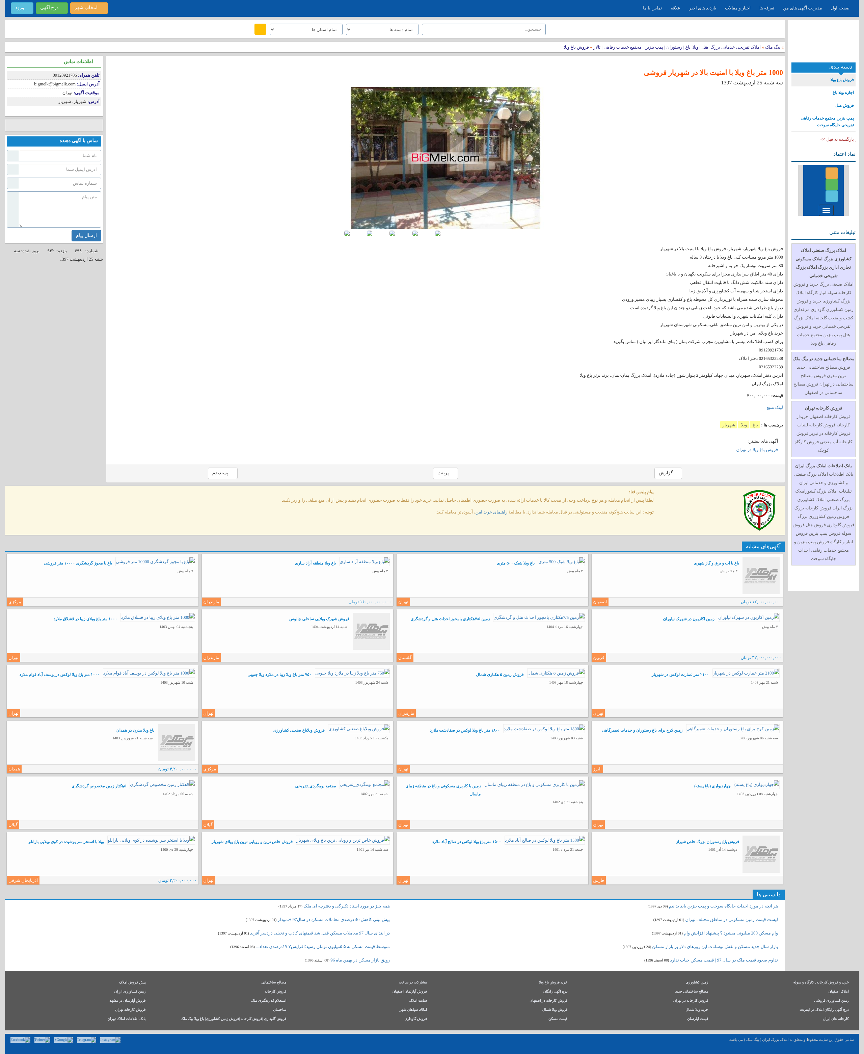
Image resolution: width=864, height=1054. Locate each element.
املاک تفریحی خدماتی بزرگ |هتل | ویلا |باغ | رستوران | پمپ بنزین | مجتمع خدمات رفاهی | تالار (676, 47)
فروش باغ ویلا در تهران (757, 449)
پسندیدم (221, 473)
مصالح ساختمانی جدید (691, 992)
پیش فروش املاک (132, 982)
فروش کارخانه (276, 992)
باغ (755, 424)
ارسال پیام (86, 235)
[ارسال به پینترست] (41, 125)
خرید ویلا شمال (696, 1010)
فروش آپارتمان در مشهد (127, 1001)
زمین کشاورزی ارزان (130, 992)
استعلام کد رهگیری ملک (269, 1001)
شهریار (728, 424)
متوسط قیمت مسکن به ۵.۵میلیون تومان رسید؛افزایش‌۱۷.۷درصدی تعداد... (323, 946)
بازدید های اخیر (702, 7)
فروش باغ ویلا (576, 47)
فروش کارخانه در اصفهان (548, 1001)
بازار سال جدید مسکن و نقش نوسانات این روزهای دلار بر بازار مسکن (715, 946)
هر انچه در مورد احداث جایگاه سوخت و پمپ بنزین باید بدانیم (723, 905)
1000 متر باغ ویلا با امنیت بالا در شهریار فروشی (713, 73)
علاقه (675, 7)
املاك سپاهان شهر (413, 1010)
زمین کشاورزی (697, 982)
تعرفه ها (766, 7)
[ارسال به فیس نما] (71, 125)
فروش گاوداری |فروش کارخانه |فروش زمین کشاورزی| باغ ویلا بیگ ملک (233, 1019)
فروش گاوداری (416, 1019)
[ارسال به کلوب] (81, 125)
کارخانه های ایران (836, 1019)
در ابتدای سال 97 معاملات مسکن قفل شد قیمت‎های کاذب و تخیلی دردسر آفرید (320, 933)
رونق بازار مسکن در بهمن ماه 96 (360, 960)
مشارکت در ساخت (413, 982)
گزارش (666, 473)
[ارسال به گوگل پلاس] (21, 125)
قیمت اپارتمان (697, 1019)
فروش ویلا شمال (555, 1010)
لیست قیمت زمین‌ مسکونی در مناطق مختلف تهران (731, 919)
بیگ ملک (772, 47)
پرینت (443, 473)
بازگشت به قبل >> (837, 139)
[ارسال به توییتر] (31, 125)
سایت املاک (418, 1001)
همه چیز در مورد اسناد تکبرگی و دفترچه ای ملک (346, 905)
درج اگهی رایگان (555, 992)
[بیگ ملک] (823, 43)
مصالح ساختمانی (273, 982)
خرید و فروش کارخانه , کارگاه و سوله (821, 982)
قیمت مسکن (558, 1019)
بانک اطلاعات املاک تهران (126, 1019)
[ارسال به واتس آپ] (61, 125)
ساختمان (279, 1010)
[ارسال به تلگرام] (51, 125)
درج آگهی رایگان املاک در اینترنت (824, 1010)
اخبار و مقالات (738, 7)
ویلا (743, 424)
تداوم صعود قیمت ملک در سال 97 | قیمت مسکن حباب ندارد (724, 960)
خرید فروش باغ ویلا (553, 982)
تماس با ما (652, 7)
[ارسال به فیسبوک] (11, 125)
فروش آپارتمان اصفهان (410, 992)
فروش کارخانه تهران (130, 1010)
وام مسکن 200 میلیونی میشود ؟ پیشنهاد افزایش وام (730, 933)
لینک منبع (775, 407)
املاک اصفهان (838, 992)
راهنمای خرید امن (492, 512)
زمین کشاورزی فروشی (831, 1001)
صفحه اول (840, 7)
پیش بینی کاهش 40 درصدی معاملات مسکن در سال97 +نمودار (334, 919)
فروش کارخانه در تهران (690, 1001)
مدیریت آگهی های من (802, 7)
